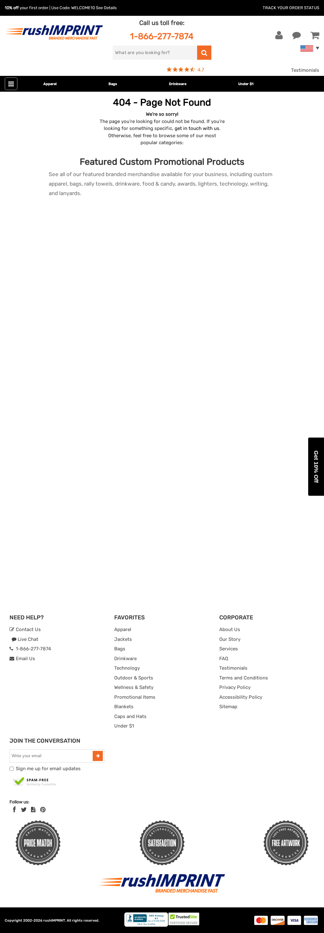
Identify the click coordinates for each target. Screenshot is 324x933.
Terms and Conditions (243, 678)
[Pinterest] (43, 809)
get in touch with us (197, 128)
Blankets (124, 706)
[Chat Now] (296, 35)
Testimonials (305, 70)
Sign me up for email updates (48, 768)
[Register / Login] (279, 35)
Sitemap (228, 706)
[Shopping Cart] (314, 35)
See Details (106, 7)
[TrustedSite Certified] (34, 782)
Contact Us (28, 629)
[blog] (33, 809)
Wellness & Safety (133, 687)
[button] (316, 467)
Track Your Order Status (291, 7)
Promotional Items (134, 697)
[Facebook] (14, 809)
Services (228, 649)
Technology (127, 668)
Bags (113, 84)
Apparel (50, 84)
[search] (204, 53)
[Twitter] (24, 809)
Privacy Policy (235, 687)
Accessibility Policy (240, 697)
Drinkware (177, 84)
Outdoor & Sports (133, 678)
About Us (229, 629)
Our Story (229, 639)
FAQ (223, 658)
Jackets (123, 639)
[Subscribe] (98, 756)
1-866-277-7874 (162, 36)
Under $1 (245, 84)
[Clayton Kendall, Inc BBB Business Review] (146, 925)
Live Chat (27, 639)
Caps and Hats (130, 716)
